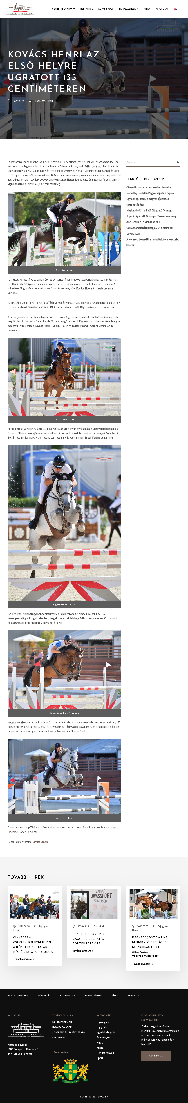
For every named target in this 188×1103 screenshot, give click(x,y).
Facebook (156, 1055)
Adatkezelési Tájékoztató (68, 1032)
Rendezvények (127, 8)
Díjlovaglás (103, 1022)
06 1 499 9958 (25, 1053)
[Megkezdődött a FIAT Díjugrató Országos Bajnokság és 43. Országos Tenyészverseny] (153, 904)
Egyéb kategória (106, 1032)
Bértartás (86, 8)
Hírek (147, 8)
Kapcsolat (162, 8)
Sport (100, 1058)
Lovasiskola (106, 8)
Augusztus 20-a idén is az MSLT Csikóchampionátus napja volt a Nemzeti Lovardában (149, 227)
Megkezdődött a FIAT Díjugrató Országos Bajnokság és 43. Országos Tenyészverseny (150, 946)
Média (100, 1047)
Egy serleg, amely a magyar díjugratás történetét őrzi (89, 938)
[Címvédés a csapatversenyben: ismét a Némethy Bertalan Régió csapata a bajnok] (34, 904)
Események (103, 1037)
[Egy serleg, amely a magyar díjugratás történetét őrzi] (94, 904)
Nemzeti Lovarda (62, 8)
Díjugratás (39, 101)
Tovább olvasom (22, 959)
